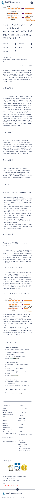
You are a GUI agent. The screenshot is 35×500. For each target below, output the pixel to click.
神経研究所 (5, 425)
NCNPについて (7, 405)
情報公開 (5, 410)
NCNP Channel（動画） (8, 414)
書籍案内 (21, 427)
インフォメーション (23, 412)
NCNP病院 (5, 423)
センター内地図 (22, 420)
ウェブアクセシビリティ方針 (24, 448)
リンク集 (20, 424)
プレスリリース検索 (23, 408)
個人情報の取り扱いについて (25, 438)
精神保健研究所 (6, 427)
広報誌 (4, 408)
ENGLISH (20, 457)
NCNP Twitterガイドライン (24, 450)
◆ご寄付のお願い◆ (7, 412)
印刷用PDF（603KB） (24, 66)
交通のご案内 (22, 418)
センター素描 (22, 446)
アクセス (20, 415)
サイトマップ (21, 440)
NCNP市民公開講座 (23, 444)
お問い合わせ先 (22, 453)
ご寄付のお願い (22, 442)
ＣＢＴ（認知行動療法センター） (9, 441)
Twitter (4, 416)
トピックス (21, 405)
